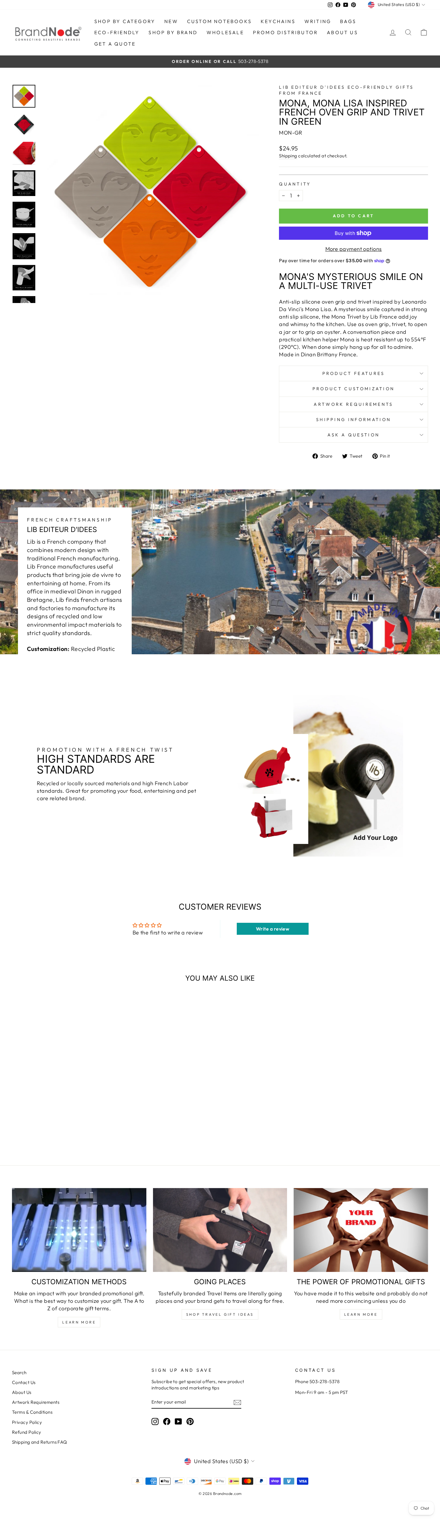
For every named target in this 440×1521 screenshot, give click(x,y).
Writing (317, 21)
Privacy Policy (27, 1422)
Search (19, 1372)
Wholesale (225, 32)
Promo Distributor (285, 32)
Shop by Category (124, 21)
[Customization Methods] (79, 1230)
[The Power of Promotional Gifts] (361, 1230)
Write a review (272, 929)
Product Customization (353, 388)
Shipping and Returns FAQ (39, 1442)
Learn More (79, 1322)
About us (342, 32)
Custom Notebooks (219, 21)
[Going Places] (220, 1230)
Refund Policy (26, 1432)
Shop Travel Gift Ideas (220, 1314)
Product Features (353, 373)
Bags (348, 21)
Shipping (288, 156)
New (171, 21)
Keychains (278, 21)
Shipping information (353, 419)
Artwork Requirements (353, 404)
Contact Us (24, 1382)
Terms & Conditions (32, 1412)
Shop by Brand (173, 32)
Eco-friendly (116, 32)
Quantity (295, 184)
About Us (21, 1392)
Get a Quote (115, 44)
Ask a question (353, 435)
